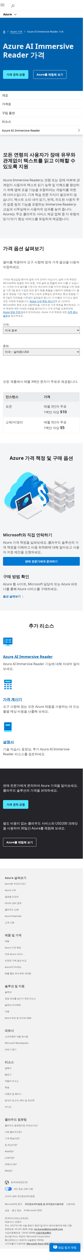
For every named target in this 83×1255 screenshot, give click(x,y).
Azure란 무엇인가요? (15, 883)
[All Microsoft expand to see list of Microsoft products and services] (5, 5)
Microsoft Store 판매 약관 (40, 1243)
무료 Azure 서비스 (14, 953)
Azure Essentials (13, 916)
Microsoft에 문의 (13, 1203)
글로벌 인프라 (12, 896)
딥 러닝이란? (11, 1144)
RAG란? (8, 1170)
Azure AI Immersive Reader (21, 130)
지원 (7, 1011)
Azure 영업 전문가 (13, 312)
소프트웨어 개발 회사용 (16, 1036)
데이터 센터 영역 (13, 903)
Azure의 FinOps (13, 966)
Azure (8, 14)
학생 (7, 1087)
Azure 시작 (10, 890)
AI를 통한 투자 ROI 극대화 (18, 973)
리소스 (6, 121)
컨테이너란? (11, 1164)
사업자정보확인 (43, 1232)
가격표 (6, 104)
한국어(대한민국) (19, 1182)
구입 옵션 (8, 113)
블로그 (8, 1074)
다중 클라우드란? (13, 1131)
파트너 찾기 (10, 1049)
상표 (7, 1210)
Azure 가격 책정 (13, 947)
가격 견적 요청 (15, 74)
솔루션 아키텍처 (13, 1004)
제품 (7, 941)
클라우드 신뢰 (12, 909)
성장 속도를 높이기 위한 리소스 (20, 998)
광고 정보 (16, 1210)
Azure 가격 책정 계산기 (42, 301)
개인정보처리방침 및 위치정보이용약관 (44, 1203)
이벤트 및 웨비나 (13, 1093)
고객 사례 (9, 922)
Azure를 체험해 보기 (50, 74)
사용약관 (70, 1203)
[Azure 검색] (14, 5)
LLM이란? (10, 1157)
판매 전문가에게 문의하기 (41, 561)
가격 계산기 (12, 699)
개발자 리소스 (12, 1080)
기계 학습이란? (12, 1138)
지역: (6, 324)
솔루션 (8, 991)
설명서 (8, 741)
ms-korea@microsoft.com (48, 1229)
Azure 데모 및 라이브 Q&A (18, 1017)
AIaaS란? (9, 1151)
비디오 (8, 1106)
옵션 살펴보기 (12, 596)
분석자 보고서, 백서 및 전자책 (19, 1100)
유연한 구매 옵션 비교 (16, 960)
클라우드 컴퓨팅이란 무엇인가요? (21, 1125)
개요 (5, 95)
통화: (6, 346)
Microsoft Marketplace (16, 1042)
